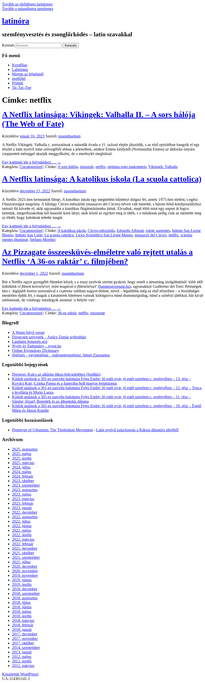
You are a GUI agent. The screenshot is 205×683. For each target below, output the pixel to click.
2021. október (23, 553)
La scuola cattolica (59, 235)
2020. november (25, 571)
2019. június (22, 580)
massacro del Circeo (150, 235)
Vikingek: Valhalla (163, 167)
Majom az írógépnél (28, 74)
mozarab (87, 167)
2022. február (22, 544)
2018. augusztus (25, 598)
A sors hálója (68, 167)
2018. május (21, 611)
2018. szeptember (26, 593)
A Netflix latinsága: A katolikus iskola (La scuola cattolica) (102, 178)
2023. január (22, 508)
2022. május (21, 530)
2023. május (21, 494)
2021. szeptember (26, 557)
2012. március (23, 665)
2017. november (25, 638)
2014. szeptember (26, 647)
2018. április (22, 616)
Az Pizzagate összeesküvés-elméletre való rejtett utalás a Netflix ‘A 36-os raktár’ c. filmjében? (97, 256)
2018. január (22, 629)
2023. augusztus (25, 490)
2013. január (22, 652)
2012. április (22, 661)
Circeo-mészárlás (101, 230)
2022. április (22, 535)
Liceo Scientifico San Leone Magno (104, 235)
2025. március (23, 463)
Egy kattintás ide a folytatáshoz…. (31, 162)
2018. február (22, 625)
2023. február (22, 503)
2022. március (23, 539)
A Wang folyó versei (28, 332)
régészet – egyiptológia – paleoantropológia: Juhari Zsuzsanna (61, 355)
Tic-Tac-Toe (21, 87)
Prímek (17, 83)
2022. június (22, 526)
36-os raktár (67, 313)
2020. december (24, 566)
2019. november (25, 575)
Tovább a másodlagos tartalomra (27, 9)
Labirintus (20, 69)
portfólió (19, 78)
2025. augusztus (25, 449)
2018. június (22, 607)
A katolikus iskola (72, 230)
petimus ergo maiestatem (127, 167)
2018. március (23, 620)
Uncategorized (31, 167)
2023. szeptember (26, 485)
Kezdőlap (19, 65)
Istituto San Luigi (28, 235)
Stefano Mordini (43, 239)
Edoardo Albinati (130, 230)
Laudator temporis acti (29, 341)
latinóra (15, 20)
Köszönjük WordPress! (20, 674)
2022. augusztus (25, 517)
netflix (101, 167)
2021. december (24, 548)
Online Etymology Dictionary (35, 350)
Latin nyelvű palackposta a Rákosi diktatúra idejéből (137, 430)
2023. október (23, 481)
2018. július (21, 602)
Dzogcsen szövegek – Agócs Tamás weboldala (49, 337)
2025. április (22, 458)
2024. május (21, 472)
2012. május (21, 656)
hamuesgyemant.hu (114, 286)
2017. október (23, 643)
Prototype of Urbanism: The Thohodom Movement (52, 430)
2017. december (24, 634)
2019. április (22, 584)
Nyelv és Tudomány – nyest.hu (36, 346)
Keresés (8, 45)
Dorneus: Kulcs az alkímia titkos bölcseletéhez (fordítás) (56, 374)
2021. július (21, 562)
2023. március (23, 499)
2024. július (21, 467)
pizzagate (97, 313)
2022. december (24, 512)
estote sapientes (158, 230)
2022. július (21, 521)
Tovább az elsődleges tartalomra (27, 4)
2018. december (24, 589)
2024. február (22, 476)
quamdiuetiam (69, 136)
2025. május (21, 454)
